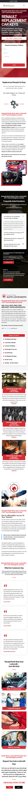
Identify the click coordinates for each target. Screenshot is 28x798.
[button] (14, 217)
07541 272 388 (7, 328)
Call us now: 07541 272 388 (14, 782)
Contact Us (14, 403)
